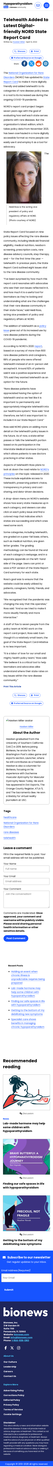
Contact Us (10, 1376)
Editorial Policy (12, 1400)
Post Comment (15, 938)
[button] (38, 5)
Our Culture (10, 1361)
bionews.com (21, 1334)
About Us (9, 1355)
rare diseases (11, 832)
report (38, 346)
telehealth (10, 838)
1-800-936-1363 (20, 1340)
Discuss (20, 51)
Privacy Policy (11, 1404)
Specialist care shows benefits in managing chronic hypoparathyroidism (27, 1023)
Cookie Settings (12, 1414)
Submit (8, 1289)
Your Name (10, 863)
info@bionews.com (21, 1337)
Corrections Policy (14, 1395)
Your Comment (12, 889)
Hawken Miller (19, 42)
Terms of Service (13, 1409)
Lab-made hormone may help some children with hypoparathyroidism (25, 992)
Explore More (11, 1384)
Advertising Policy (14, 1390)
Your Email (9, 876)
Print (36, 51)
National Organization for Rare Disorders (21, 824)
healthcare (10, 817)
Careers (8, 1371)
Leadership (10, 1366)
